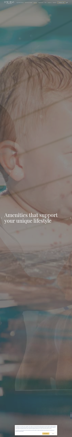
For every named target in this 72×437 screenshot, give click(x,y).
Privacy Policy (49, 428)
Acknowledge (46, 433)
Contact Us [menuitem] (49, 2)
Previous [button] (1, 218)
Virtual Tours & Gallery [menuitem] (28, 2)
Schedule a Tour (61, 2)
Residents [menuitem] (54, 2)
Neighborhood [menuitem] (40, 2)
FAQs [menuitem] (45, 2)
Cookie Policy (44, 428)
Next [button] (70, 218)
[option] (36, 218)
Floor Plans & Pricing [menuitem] (20, 2)
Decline (53, 433)
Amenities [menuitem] (35, 2)
